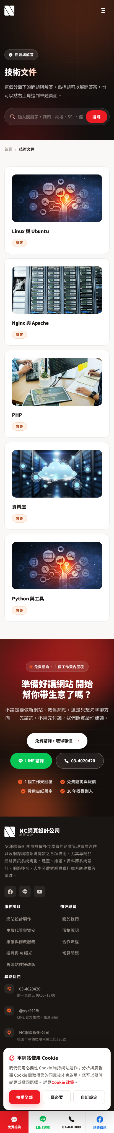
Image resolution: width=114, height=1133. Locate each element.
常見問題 (70, 953)
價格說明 (70, 930)
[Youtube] (39, 891)
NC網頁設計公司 (34, 1032)
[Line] (25, 891)
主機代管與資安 (20, 930)
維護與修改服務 (20, 941)
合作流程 (70, 941)
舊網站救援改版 (20, 964)
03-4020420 (83, 760)
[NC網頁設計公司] (9, 11)
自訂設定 (89, 1097)
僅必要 (57, 1097)
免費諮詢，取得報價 (53, 740)
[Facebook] (10, 891)
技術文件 (27, 149)
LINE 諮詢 (34, 760)
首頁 (8, 149)
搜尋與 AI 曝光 (19, 953)
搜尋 (96, 116)
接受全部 (24, 1097)
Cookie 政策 (62, 1082)
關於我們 (70, 919)
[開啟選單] (103, 10)
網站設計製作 (18, 919)
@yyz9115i (29, 1010)
